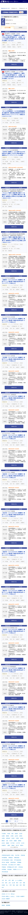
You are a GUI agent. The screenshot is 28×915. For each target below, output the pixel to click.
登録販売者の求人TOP (5, 8)
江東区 (11, 836)
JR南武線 (23, 855)
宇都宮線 (4, 867)
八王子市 (18, 843)
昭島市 (21, 845)
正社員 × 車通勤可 (6, 898)
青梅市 (13, 845)
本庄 (3, 887)
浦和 (13, 880)
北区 (7, 840)
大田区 (3, 838)
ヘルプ (15, 912)
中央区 (8, 833)
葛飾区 (7, 843)
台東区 (3, 836)
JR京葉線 (9, 869)
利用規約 (13, 911)
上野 (3, 880)
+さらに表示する (14, 847)
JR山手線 (17, 855)
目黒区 (20, 836)
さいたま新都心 (18, 880)
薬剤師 (3, 905)
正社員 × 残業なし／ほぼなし (8, 896)
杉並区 (21, 838)
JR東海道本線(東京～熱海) (8, 855)
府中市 (17, 845)
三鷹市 (8, 845)
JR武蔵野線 (4, 857)
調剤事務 (8, 905)
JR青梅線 (19, 862)
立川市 (22, 843)
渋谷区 (13, 838)
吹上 (7, 885)
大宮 (3, 882)
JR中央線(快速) (17, 860)
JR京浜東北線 (5, 871)
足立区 (3, 843)
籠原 (17, 885)
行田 (10, 885)
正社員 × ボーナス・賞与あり (8, 894)
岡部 (24, 885)
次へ (16, 821)
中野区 (17, 838)
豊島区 (3, 840)
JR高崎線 (4, 869)
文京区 (20, 833)
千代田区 (4, 833)
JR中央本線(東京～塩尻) (7, 860)
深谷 (21, 885)
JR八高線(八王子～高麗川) (14, 864)
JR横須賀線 (16, 857)
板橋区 (15, 840)
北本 (21, 882)
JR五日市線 (4, 864)
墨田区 (7, 836)
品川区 (16, 836)
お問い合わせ (20, 912)
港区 (12, 833)
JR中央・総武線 (5, 862)
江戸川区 (12, 843)
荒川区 (10, 840)
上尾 (9, 882)
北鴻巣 (3, 885)
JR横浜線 (10, 857)
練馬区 (19, 840)
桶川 (17, 882)
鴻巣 (24, 882)
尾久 (6, 880)
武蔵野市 (4, 845)
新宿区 (16, 833)
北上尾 (13, 882)
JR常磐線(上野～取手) (12, 867)
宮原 (6, 882)
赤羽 (9, 880)
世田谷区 (8, 838)
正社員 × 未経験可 (20, 896)
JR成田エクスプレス (17, 869)
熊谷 (14, 885)
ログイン (25, 1)
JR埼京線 (20, 867)
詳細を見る (14, 64)
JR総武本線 (13, 862)
